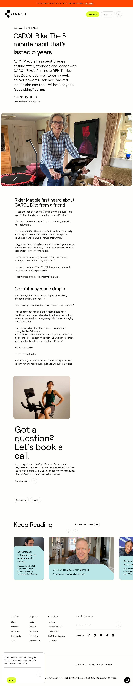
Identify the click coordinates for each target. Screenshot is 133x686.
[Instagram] (89, 635)
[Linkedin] (113, 635)
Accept (12, 680)
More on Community (84, 524)
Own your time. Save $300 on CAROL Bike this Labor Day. (65, 3)
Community (19, 28)
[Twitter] (107, 635)
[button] (119, 14)
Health (35, 500)
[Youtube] (101, 635)
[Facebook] (95, 635)
